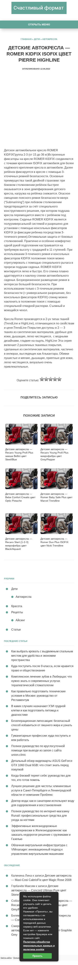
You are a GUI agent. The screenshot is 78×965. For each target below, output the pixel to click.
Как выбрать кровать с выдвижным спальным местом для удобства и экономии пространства (42, 656)
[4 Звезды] (55, 379)
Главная (26, 39)
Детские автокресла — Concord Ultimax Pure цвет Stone (38, 890)
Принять (37, 956)
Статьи (16, 629)
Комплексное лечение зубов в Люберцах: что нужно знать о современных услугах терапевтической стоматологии (41, 681)
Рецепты (17, 612)
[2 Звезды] (46, 379)
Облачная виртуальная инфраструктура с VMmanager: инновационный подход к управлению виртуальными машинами (39, 849)
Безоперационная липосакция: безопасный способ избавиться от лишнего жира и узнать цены (41, 725)
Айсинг (20, 620)
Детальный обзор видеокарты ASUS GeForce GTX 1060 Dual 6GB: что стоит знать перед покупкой (41, 765)
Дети (37, 39)
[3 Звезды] (50, 379)
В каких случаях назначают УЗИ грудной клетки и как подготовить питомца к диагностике (38, 710)
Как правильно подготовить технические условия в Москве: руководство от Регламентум (38, 696)
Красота (16, 606)
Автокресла (49, 39)
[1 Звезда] (42, 379)
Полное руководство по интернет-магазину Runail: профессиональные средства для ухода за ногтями (40, 815)
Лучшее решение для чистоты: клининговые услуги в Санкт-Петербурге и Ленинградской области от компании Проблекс (41, 790)
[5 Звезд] (59, 379)
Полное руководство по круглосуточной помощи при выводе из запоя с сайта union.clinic (38, 750)
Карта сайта (6, 958)
